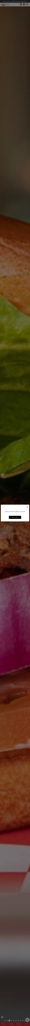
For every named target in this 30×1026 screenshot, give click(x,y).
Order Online (15, 517)
